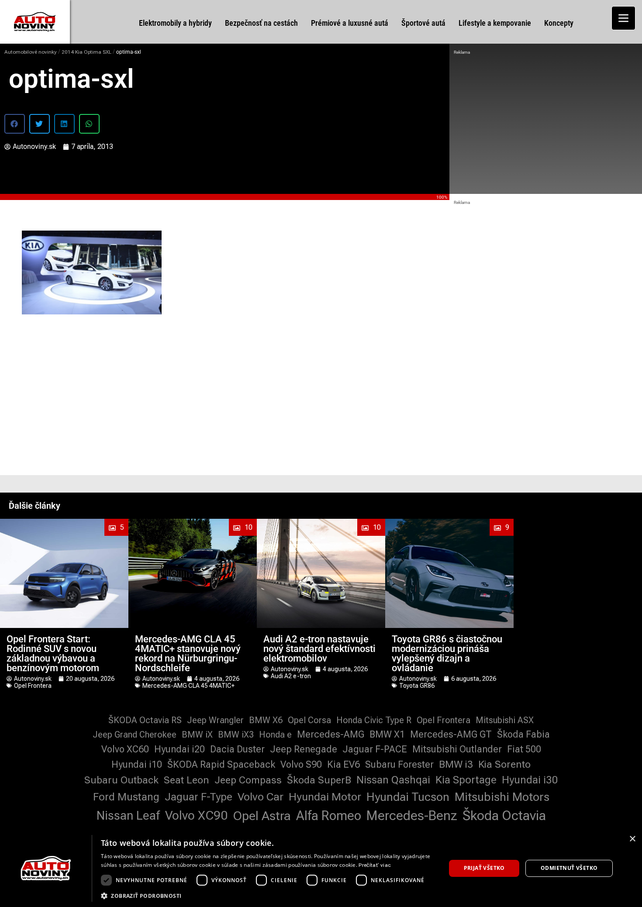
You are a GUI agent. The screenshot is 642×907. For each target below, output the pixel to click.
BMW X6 (266, 720)
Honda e (275, 734)
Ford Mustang (126, 797)
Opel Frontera (33, 685)
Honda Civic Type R (373, 720)
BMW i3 (456, 764)
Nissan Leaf (128, 815)
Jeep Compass (248, 780)
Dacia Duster (237, 749)
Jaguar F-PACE (374, 749)
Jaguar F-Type (198, 797)
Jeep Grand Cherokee (134, 734)
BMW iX (197, 734)
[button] (14, 124)
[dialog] (321, 868)
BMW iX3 (236, 734)
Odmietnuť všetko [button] (569, 868)
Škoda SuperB (319, 780)
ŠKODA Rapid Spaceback (221, 764)
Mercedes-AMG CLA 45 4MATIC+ (188, 685)
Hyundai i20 (179, 749)
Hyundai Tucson (407, 797)
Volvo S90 (301, 764)
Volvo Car (260, 796)
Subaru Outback (121, 780)
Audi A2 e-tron (291, 675)
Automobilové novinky (30, 52)
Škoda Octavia (504, 815)
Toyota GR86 (417, 685)
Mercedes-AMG (330, 734)
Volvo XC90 (196, 815)
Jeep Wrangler (215, 720)
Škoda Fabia (523, 734)
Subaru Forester (399, 764)
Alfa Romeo (328, 815)
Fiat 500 (524, 749)
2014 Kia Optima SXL (86, 52)
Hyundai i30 (530, 780)
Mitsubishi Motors (502, 797)
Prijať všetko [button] (484, 868)
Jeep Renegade (303, 749)
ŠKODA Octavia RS (145, 720)
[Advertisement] (545, 122)
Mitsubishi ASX (505, 720)
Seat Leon (186, 780)
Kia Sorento (504, 764)
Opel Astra (262, 815)
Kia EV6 (343, 764)
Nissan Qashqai (393, 780)
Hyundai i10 (136, 764)
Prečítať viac (375, 865)
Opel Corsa (309, 720)
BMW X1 (387, 734)
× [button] (632, 839)
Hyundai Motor (325, 796)
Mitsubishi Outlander (457, 749)
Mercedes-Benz (411, 815)
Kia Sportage (466, 780)
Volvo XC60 (125, 749)
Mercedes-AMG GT (451, 734)
